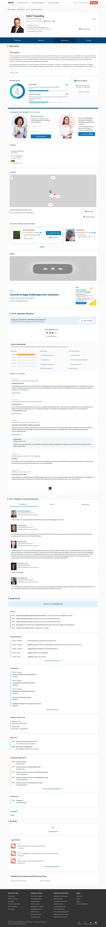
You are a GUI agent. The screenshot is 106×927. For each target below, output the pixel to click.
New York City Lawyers (36, 896)
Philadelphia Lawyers (36, 909)
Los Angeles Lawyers (36, 898)
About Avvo (79, 896)
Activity (88, 40)
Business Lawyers (58, 898)
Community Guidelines (40, 922)
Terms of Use (11, 922)
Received (24, 504)
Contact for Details (83, 92)
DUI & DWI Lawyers (58, 904)
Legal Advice (11, 901)
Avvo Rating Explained (81, 904)
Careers (78, 898)
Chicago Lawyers (35, 901)
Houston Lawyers (35, 904)
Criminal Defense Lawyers (60, 901)
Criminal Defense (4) (47, 355)
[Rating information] (54, 21)
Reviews (41, 40)
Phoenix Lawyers (35, 911)
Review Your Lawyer (13, 898)
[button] (50, 191)
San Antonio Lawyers (36, 914)
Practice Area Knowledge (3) (79, 360)
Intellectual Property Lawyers (61, 914)
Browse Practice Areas (13, 904)
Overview (17, 40)
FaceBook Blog (21, 802)
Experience (65, 40)
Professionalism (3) (76, 364)
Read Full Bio (14, 72)
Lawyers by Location (22, 2)
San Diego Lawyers (35, 917)
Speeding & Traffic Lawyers (60, 917)
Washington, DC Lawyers (37, 906)
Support (78, 901)
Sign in (95, 2)
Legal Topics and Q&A (53, 2)
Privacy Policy (20, 922)
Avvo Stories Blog (12, 906)
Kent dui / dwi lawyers (45, 880)
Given (52, 504)
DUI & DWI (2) (45, 360)
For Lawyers (11, 909)
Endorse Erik (85, 504)
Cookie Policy (28, 922)
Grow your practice (83, 2)
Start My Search (41, 136)
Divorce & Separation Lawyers (61, 911)
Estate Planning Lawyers (60, 906)
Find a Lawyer (11, 896)
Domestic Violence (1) (47, 364)
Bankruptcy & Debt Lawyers (61, 896)
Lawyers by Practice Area (37, 2)
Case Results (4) (75, 355)
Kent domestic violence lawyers (19, 880)
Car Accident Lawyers (59, 909)
